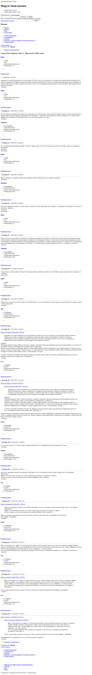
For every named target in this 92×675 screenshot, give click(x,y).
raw (2, 361)
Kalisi (2, 57)
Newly (3, 422)
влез (5, 15)
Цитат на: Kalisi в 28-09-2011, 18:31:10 (12, 332)
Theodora (4, 122)
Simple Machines (27, 665)
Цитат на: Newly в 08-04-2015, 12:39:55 (13, 577)
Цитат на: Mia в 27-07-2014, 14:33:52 (12, 383)
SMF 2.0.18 (8, 665)
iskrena (3, 450)
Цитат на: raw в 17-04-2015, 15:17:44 (12, 617)
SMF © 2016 (17, 665)
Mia (2, 309)
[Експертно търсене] (7, 20)
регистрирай (15, 15)
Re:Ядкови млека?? (6, 107)
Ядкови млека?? (5, 74)
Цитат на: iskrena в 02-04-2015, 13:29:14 (13, 504)
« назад (3, 45)
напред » (8, 45)
